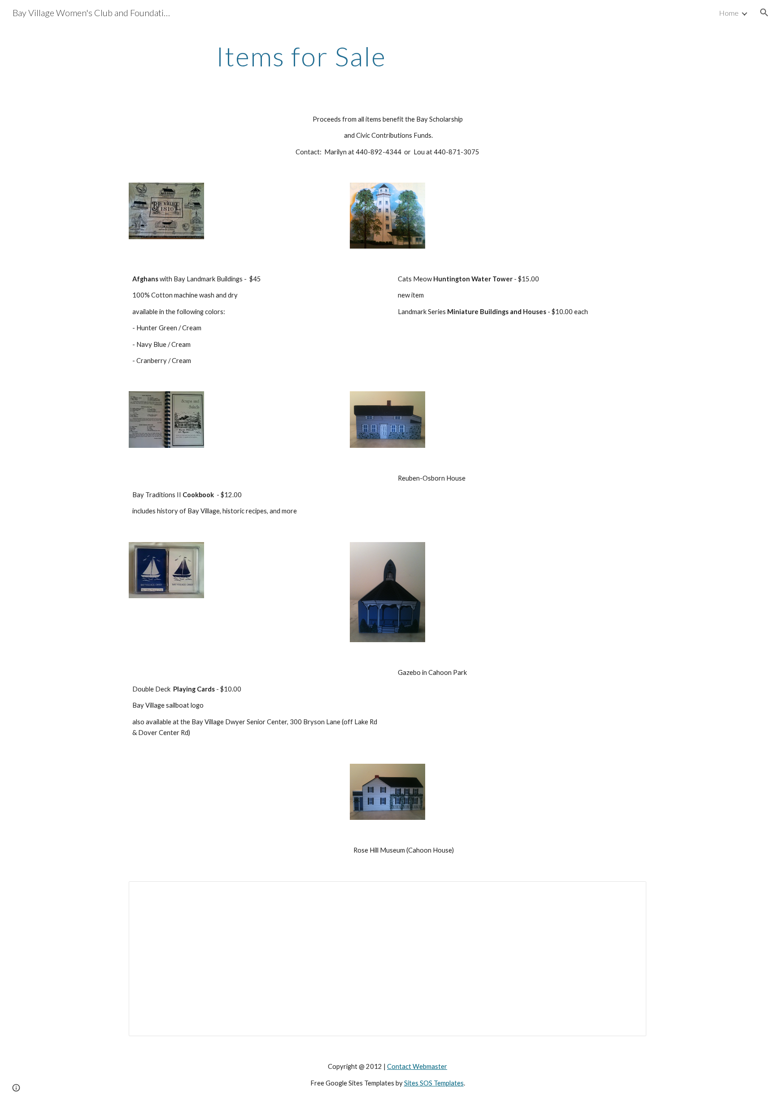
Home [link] (729, 13)
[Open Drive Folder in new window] (629, 893)
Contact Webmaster (417, 1066)
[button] (764, 12)
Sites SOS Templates (434, 1083)
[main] (301, 56)
